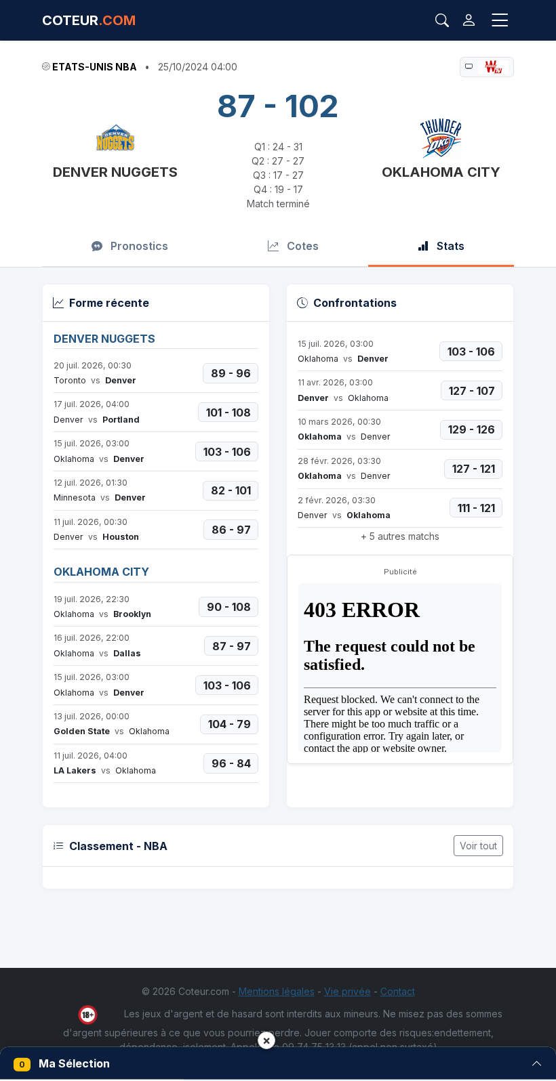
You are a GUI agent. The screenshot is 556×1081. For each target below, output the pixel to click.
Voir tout (478, 845)
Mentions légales (277, 991)
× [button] (266, 1040)
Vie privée (347, 991)
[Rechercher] (442, 20)
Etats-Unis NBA (94, 66)
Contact (397, 991)
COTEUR (89, 20)
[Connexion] (469, 20)
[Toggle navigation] (499, 20)
